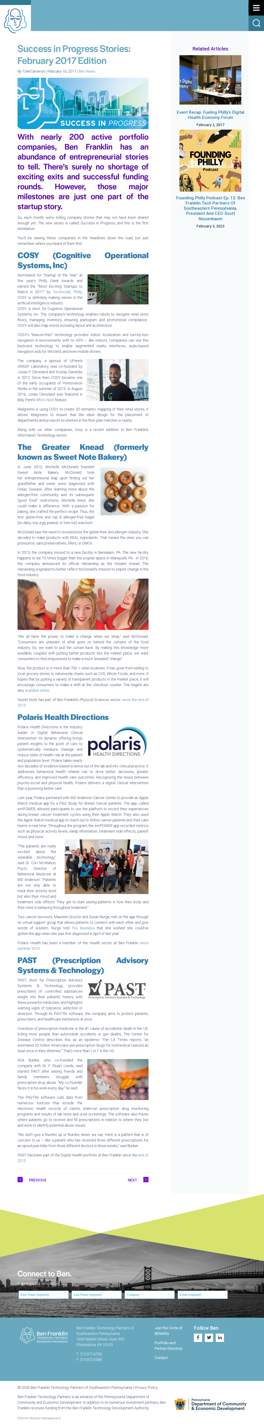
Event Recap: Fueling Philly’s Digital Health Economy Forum (210, 115)
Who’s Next (45, 400)
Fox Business (83, 928)
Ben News (87, 71)
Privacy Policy (146, 1387)
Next (132, 1180)
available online (37, 690)
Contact (161, 1358)
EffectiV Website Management (39, 1418)
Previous (37, 1180)
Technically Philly (67, 292)
